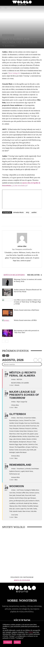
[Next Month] (40, 360)
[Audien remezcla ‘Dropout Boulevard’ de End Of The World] (7, 292)
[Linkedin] (24, 264)
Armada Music (18, 212)
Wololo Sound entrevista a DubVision (26, 310)
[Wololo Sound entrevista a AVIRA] (7, 323)
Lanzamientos (11, 8)
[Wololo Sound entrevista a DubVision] (7, 312)
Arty (27, 212)
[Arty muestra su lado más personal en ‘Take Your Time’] (7, 333)
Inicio (3, 8)
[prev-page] (3, 341)
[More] (26, 221)
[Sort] (7, 355)
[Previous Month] (35, 360)
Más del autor (33, 275)
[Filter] (3, 355)
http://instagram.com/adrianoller (22, 249)
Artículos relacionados (14, 275)
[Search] (41, 3)
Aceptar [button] (17, 642)
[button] (3, 3)
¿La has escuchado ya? (20, 185)
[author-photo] (22, 243)
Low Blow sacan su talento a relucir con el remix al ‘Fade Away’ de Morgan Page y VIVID (27, 302)
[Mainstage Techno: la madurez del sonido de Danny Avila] (7, 282)
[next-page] (7, 341)
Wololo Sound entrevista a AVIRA (25, 320)
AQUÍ (31, 632)
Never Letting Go (14, 73)
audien (34, 212)
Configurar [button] (7, 642)
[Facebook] (20, 264)
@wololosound (22, 580)
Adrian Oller (22, 246)
